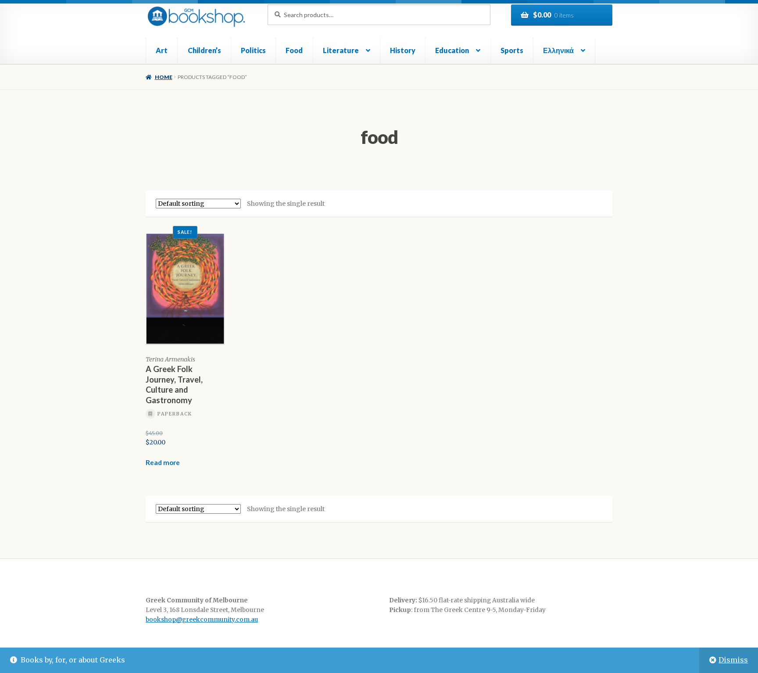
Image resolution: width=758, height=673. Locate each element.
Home (163, 77)
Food (294, 50)
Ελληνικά (558, 50)
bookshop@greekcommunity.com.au (202, 619)
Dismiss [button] (733, 659)
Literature (341, 50)
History (402, 50)
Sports (512, 50)
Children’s (204, 50)
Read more (163, 462)
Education (452, 50)
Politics (253, 50)
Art (162, 50)
